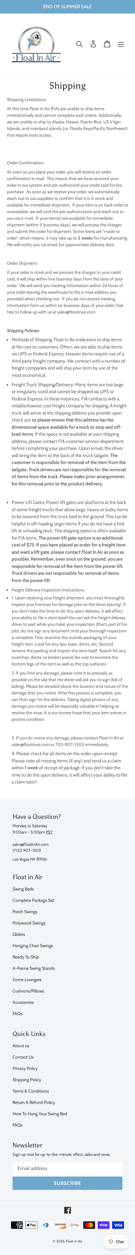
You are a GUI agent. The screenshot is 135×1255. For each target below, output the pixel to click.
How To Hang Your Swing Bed (40, 1113)
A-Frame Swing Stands (34, 968)
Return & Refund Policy (34, 1102)
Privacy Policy (25, 1068)
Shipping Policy (27, 1079)
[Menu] (121, 44)
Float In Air (74, 1241)
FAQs (18, 1013)
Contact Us (23, 1057)
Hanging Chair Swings (33, 945)
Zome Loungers (27, 979)
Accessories (23, 1002)
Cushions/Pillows (28, 990)
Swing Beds (23, 888)
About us (21, 1045)
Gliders (19, 934)
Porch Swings (25, 911)
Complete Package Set (33, 900)
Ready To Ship (26, 956)
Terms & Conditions (31, 1091)
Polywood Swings (29, 922)
